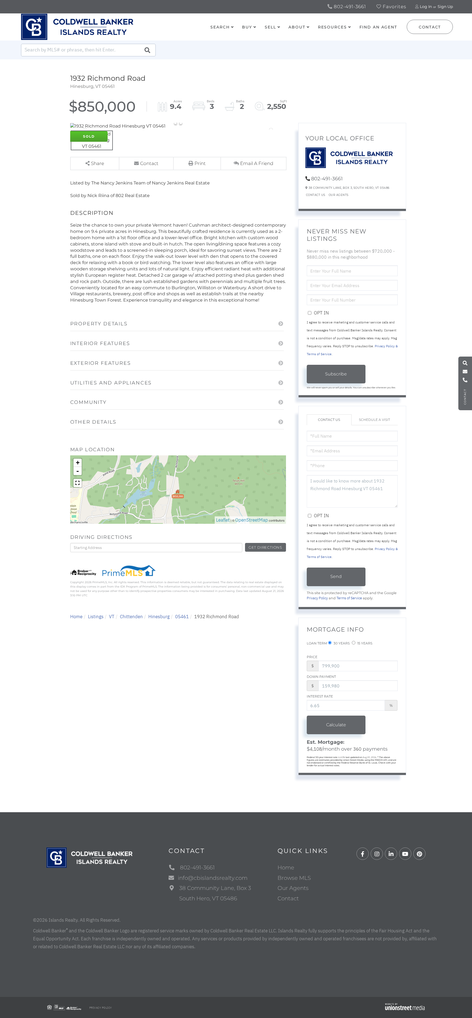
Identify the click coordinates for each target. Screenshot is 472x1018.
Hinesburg (159, 617)
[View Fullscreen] (77, 483)
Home (76, 617)
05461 (182, 617)
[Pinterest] (419, 854)
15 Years (364, 643)
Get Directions (265, 547)
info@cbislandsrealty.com (212, 878)
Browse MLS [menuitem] (294, 878)
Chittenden (131, 617)
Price (312, 657)
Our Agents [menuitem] (293, 888)
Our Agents (339, 195)
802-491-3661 (349, 6)
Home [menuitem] (286, 867)
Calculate (336, 724)
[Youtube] (405, 854)
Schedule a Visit (374, 420)
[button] (147, 50)
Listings (96, 617)
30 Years (341, 643)
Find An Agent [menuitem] (378, 27)
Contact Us (315, 195)
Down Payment (321, 677)
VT (111, 617)
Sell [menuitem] (270, 27)
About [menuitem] (296, 27)
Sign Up (445, 6)
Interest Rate (320, 696)
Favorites (393, 6)
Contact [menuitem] (288, 898)
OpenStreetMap (251, 520)
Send (336, 576)
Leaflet (223, 520)
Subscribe (336, 374)
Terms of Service (349, 598)
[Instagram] (377, 854)
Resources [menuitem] (332, 27)
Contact (430, 27)
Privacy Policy (317, 598)
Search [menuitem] (219, 27)
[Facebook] (362, 854)
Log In (426, 6)
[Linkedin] (391, 854)
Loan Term (317, 643)
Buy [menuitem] (247, 27)
